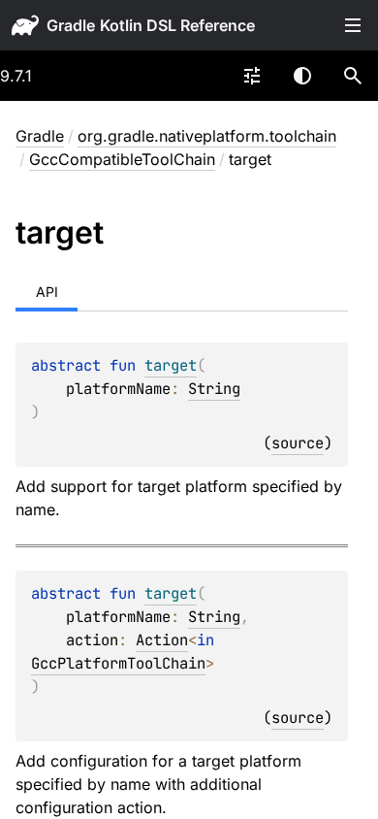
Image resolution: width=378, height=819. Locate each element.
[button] (353, 75)
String (214, 388)
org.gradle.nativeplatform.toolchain (207, 136)
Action (162, 640)
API (47, 291)
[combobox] (252, 75)
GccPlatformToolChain (118, 663)
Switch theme (302, 75)
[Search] (353, 75)
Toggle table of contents (353, 25)
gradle (71, 25)
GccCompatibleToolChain (122, 159)
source (297, 443)
